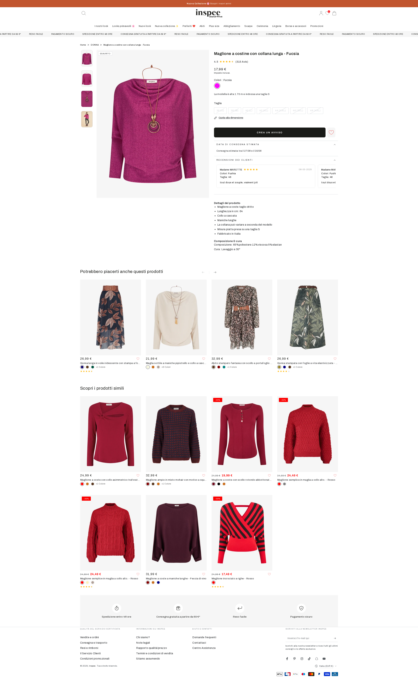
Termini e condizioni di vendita (154, 653)
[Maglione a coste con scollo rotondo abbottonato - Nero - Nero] (219, 484)
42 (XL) (265, 111)
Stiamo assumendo (148, 658)
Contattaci (199, 642)
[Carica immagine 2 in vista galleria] (86, 78)
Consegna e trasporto (93, 642)
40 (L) (250, 111)
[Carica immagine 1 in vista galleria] (86, 58)
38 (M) (236, 111)
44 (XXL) (281, 111)
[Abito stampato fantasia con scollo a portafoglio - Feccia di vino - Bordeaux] (219, 367)
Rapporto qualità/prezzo (151, 648)
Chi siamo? (143, 637)
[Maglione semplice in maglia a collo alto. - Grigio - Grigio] (284, 484)
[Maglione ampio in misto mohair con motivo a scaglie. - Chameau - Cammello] (158, 484)
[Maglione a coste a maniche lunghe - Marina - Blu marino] (158, 582)
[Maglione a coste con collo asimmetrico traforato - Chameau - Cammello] (87, 484)
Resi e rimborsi (89, 648)
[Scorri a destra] (205, 128)
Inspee (92, 666)
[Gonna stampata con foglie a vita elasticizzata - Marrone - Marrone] (290, 367)
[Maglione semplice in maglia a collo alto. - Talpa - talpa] (93, 582)
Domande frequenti (204, 637)
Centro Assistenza (203, 648)
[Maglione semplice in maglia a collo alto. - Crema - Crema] (87, 582)
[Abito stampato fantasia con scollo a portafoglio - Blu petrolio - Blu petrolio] (224, 367)
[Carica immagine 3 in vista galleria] (86, 99)
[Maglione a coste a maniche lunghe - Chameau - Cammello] (153, 582)
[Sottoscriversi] (336, 638)
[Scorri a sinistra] (101, 128)
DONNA (95, 45)
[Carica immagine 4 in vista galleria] (86, 119)
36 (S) (221, 111)
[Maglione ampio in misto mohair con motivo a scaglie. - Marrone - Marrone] (153, 484)
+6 (166, 367)
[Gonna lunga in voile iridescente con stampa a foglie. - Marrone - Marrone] (87, 367)
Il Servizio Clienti (90, 653)
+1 (100, 367)
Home (83, 45)
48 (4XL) (316, 111)
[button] (83, 13)
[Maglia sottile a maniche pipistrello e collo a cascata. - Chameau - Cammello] (153, 367)
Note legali (143, 642)
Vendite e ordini (89, 637)
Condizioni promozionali (95, 658)
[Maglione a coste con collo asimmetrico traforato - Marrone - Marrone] (93, 484)
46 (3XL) (299, 111)
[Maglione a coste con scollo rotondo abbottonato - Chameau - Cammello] (224, 484)
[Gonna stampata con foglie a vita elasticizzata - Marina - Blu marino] (284, 367)
